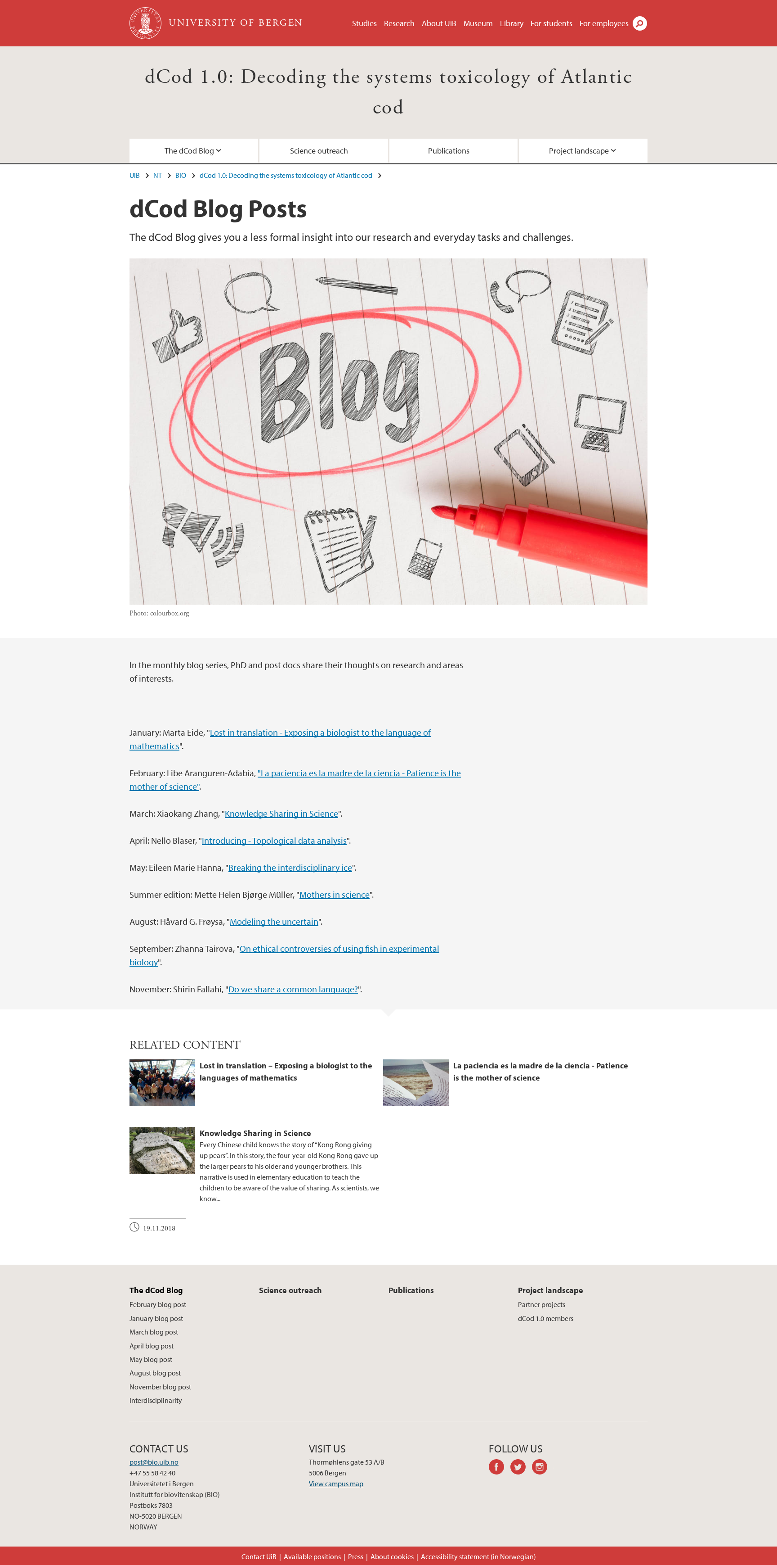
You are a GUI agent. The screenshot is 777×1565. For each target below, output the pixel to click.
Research (399, 23)
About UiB (439, 23)
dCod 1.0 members (545, 1318)
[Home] (146, 23)
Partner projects (541, 1304)
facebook (499, 1468)
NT (157, 175)
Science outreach (319, 150)
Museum (478, 23)
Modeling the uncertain (274, 921)
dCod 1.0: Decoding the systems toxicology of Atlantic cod (286, 175)
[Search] (640, 23)
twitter (521, 1468)
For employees (604, 23)
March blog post (154, 1331)
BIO (180, 175)
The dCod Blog (189, 150)
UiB (135, 175)
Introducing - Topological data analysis (274, 840)
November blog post (160, 1386)
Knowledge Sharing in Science (281, 813)
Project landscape (579, 150)
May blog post (151, 1359)
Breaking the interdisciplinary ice (290, 867)
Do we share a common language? (293, 989)
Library (511, 23)
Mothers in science (334, 894)
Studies (364, 23)
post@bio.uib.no (154, 1461)
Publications (448, 150)
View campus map (336, 1483)
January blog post (156, 1318)
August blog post (155, 1372)
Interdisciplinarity (156, 1400)
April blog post (152, 1345)
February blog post (158, 1304)
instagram (543, 1468)
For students (551, 23)
